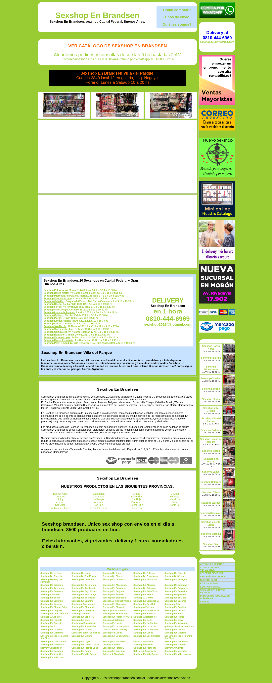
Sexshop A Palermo (143, 607)
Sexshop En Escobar (144, 613)
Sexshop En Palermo (175, 644)
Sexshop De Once (112, 573)
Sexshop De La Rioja (51, 573)
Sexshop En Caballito (51, 601)
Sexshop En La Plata (51, 629)
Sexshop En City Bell (144, 604)
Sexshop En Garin (80, 620)
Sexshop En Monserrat (176, 641)
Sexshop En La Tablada (145, 629)
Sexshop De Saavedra (51, 576)
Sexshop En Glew (173, 620)
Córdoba (60, 496)
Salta (175, 502)
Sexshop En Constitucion (146, 610)
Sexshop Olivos (52, 323)
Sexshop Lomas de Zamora (59, 312)
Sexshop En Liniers (81, 636)
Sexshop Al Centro (143, 597)
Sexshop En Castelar (51, 604)
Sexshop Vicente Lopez (57, 337)
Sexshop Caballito (54, 301)
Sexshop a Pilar (172, 604)
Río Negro (136, 502)
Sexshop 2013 (47, 626)
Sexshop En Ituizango (176, 623)
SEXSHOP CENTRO (210, 587)
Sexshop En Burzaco (175, 597)
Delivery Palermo (111, 644)
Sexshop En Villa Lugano (177, 654)
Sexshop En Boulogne (83, 597)
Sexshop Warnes (53, 329)
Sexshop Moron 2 (211, 533)
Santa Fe (175, 505)
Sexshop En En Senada (115, 613)
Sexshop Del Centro (174, 576)
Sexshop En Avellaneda (83, 588)
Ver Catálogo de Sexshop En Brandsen (117, 45)
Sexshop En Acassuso (114, 579)
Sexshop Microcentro (56, 295)
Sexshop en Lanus (112, 632)
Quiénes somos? (176, 24)
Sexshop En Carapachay (146, 601)
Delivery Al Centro (173, 648)
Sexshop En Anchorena (52, 588)
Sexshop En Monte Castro (85, 644)
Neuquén (98, 502)
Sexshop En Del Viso (175, 610)
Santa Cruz (137, 505)
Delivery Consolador (51, 648)
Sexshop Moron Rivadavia (58, 340)
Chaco (136, 493)
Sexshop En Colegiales (83, 610)
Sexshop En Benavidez (176, 591)
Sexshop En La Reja (81, 629)
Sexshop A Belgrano (113, 620)
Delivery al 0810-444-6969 (217, 35)
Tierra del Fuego (99, 508)
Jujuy (60, 499)
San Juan (60, 505)
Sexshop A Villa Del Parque (117, 601)
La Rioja (136, 499)
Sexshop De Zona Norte (145, 576)
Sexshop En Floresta (51, 620)
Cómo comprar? (177, 10)
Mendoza (175, 499)
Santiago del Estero (60, 508)
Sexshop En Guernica (51, 623)
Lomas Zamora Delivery (115, 629)
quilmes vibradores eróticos (179, 626)
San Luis (98, 505)
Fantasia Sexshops (143, 641)
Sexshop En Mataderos (115, 641)
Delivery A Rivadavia (113, 654)
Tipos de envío (176, 17)
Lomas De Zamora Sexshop (85, 632)
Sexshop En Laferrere (51, 632)
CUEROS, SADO (208, 580)
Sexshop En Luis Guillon (53, 641)
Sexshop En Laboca (174, 629)
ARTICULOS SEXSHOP (212, 564)
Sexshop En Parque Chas (84, 648)
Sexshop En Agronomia (83, 585)
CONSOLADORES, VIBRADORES (210, 568)
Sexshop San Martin (55, 326)
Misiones (60, 502)
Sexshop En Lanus (143, 632)
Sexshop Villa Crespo (56, 309)
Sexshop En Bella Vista (145, 591)
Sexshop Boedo (53, 304)
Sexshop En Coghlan (175, 607)
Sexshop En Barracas (51, 591)
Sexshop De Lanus (81, 573)
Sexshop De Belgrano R (176, 585)
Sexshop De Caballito (51, 585)
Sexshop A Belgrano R (145, 617)
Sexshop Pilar (51, 343)
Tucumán (137, 508)
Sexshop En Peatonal (144, 648)
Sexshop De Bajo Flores (84, 591)
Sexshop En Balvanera (114, 588)
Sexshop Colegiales (55, 332)
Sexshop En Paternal (113, 648)
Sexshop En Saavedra (114, 651)
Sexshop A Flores (80, 613)
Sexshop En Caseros (175, 601)
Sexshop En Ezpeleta (82, 617)
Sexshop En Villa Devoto (146, 654)
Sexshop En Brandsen (97, 15)
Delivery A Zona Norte (144, 651)
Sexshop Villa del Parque (58, 298)
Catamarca (99, 493)
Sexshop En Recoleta (51, 651)
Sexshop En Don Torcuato (54, 613)
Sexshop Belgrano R (175, 594)
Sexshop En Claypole (114, 607)
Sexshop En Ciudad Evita (53, 607)
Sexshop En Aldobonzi (115, 585)
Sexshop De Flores (112, 576)
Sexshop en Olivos (143, 644)
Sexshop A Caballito (51, 617)
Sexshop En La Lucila (144, 626)
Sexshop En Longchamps (116, 636)
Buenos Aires (60, 493)
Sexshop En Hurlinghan (145, 623)
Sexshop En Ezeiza (174, 613)
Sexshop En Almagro (144, 585)
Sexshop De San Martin (83, 576)
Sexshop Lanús (52, 320)
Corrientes (98, 496)
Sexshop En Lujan (81, 641)
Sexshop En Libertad (175, 632)
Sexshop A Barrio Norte (83, 623)
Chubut (175, 493)
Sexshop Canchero (50, 594)
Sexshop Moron (52, 318)
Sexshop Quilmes (54, 315)
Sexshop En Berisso (113, 594)
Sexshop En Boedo (50, 597)
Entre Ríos (136, 496)
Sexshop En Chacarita (114, 604)
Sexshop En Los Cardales (146, 636)
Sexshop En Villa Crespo (84, 654)
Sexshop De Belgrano (144, 588)
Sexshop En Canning (82, 601)
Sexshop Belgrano (54, 334)
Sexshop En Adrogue (175, 579)
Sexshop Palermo (54, 290)
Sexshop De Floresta (175, 573)
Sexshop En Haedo (112, 623)
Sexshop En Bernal (143, 594)
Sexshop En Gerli (142, 620)
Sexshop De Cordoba (82, 579)
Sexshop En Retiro (81, 651)
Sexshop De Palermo (144, 573)
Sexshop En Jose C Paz (83, 626)
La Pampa (98, 499)
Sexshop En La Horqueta (116, 626)
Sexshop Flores (52, 307)
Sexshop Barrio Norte (56, 293)
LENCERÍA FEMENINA (211, 573)
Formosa (175, 496)
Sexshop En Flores (174, 617)
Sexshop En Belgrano (114, 591)
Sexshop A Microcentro (115, 610)
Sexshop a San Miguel (83, 604)
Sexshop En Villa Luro (52, 657)
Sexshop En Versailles (175, 651)
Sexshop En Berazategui (84, 594)
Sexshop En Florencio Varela (117, 617)
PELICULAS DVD (209, 583)
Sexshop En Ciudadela (83, 607)
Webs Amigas (117, 569)
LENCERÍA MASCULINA (212, 576)
